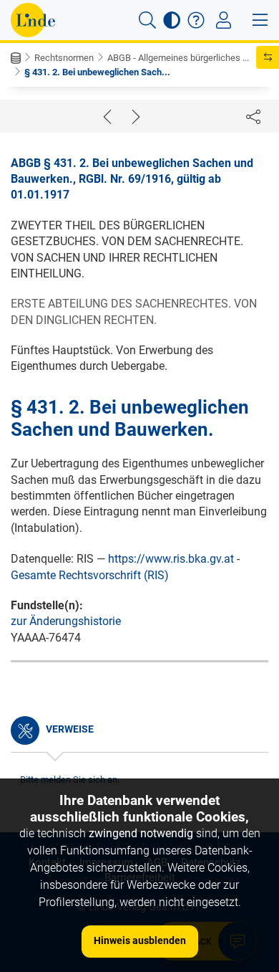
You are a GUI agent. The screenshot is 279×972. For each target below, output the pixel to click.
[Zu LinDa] (33, 20)
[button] (147, 20)
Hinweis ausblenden (140, 940)
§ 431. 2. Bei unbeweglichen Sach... (97, 72)
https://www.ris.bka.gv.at (171, 559)
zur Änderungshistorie (66, 621)
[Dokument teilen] (253, 116)
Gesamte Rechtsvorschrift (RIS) (90, 575)
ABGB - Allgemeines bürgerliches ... (178, 57)
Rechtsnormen (64, 57)
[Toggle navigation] (223, 20)
